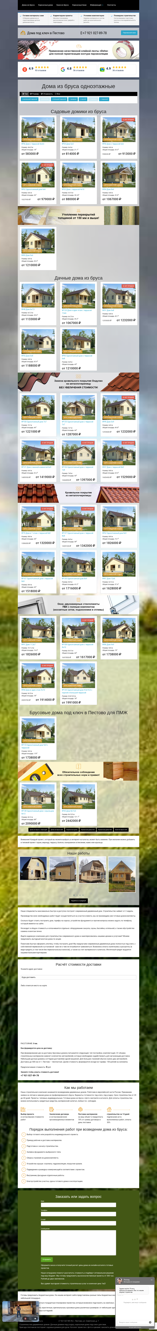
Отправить (47, 1259)
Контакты (111, 5)
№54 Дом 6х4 (68, 144)
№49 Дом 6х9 (108, 422)
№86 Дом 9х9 (108, 644)
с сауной (83, 99)
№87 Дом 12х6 (108, 578)
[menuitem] (28, 5)
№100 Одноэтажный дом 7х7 (34, 422)
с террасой (104, 99)
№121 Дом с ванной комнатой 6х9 (36, 467)
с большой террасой (59, 99)
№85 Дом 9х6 (27, 255)
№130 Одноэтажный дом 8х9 (74, 578)
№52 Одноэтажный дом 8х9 (114, 533)
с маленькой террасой (29, 99)
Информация (95, 5)
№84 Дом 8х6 (108, 189)
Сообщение (45, 1229)
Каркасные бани (79, 5)
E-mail (43, 1219)
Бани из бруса (63, 5)
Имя (42, 1201)
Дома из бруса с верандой (38, 830)
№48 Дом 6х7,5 (27, 309)
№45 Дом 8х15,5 (69, 811)
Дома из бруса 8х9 (57, 830)
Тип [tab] (26, 94)
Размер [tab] (35, 94)
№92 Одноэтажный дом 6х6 (33, 189)
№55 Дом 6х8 (27, 356)
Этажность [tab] (48, 94)
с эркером (73, 99)
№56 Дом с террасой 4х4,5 (32, 144)
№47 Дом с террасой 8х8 (113, 467)
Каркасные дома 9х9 (105, 830)
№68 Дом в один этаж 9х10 (33, 690)
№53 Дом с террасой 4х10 (73, 189)
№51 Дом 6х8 (108, 310)
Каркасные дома (45, 5)
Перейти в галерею (78, 901)
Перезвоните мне (129, 33)
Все (58, 94)
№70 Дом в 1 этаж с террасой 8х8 (35, 533)
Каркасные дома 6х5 (88, 830)
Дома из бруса (28, 5)
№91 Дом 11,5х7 (28, 644)
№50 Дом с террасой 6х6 (113, 144)
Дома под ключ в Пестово (45, 33)
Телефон (44, 1210)
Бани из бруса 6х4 (121, 830)
